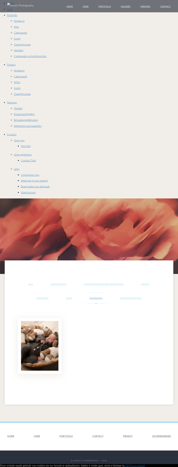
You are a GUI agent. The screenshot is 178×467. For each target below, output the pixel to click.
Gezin (17, 38)
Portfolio (105, 6)
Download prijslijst (24, 114)
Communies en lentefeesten (30, 56)
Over (86, 6)
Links (16, 168)
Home (70, 6)
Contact (165, 6)
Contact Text (28, 160)
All (31, 284)
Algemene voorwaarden (28, 125)
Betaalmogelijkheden (26, 120)
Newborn (19, 20)
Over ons (19, 140)
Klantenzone (28, 192)
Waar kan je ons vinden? (34, 180)
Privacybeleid (137, 465)
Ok (127, 465)
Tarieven (145, 6)
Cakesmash (20, 32)
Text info (26, 146)
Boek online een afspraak (35, 186)
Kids (16, 26)
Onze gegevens (23, 154)
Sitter (17, 82)
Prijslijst (18, 108)
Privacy (128, 436)
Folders (125, 6)
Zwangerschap (22, 44)
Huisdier (18, 50)
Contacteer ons (30, 174)
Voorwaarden (161, 436)
